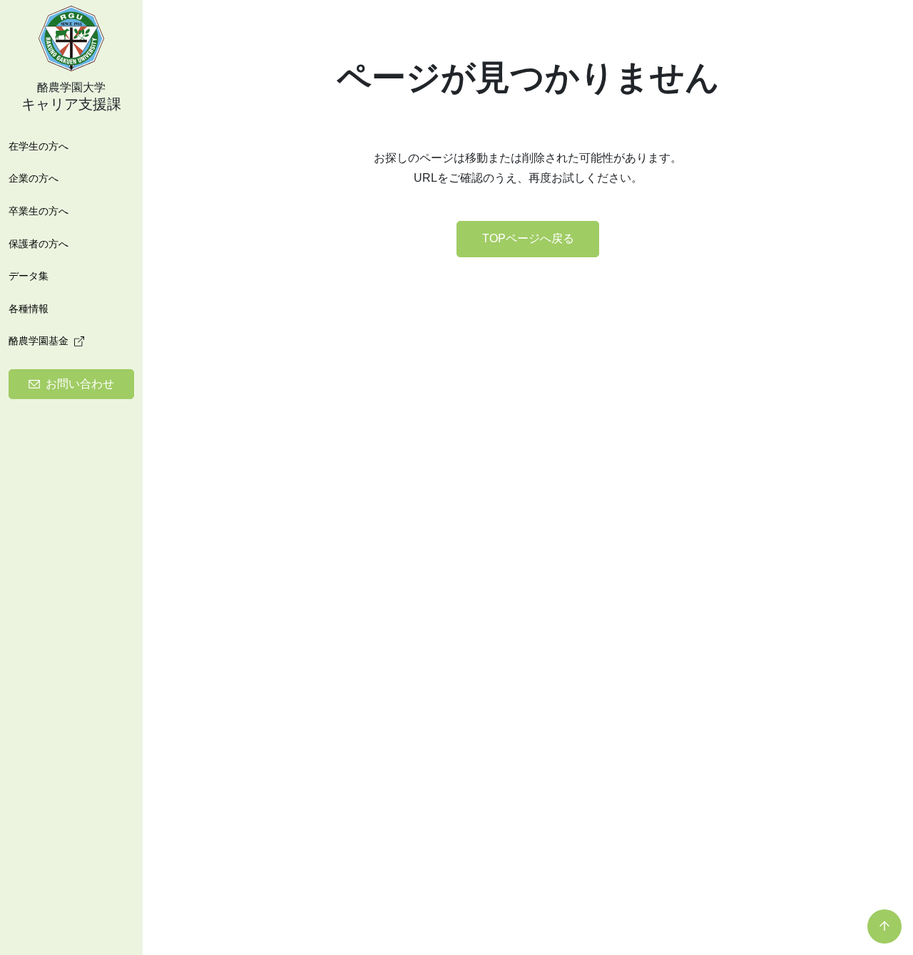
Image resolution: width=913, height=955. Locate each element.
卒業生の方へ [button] (38, 210)
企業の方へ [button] (33, 178)
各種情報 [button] (29, 308)
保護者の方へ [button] (38, 243)
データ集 (29, 276)
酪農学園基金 (38, 340)
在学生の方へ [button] (38, 145)
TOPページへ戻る (528, 238)
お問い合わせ (80, 384)
